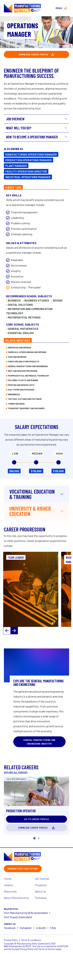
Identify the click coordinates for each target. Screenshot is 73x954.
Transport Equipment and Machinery (26, 408)
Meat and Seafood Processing (22, 371)
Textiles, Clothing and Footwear (25, 399)
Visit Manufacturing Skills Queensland (26, 912)
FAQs (53, 927)
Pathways (41, 897)
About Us (40, 891)
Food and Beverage (17, 357)
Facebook (10, 927)
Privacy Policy (11, 940)
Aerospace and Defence (19, 347)
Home (7, 878)
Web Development (13, 946)
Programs (41, 885)
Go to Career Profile (36, 819)
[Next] (14, 630)
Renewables (14, 394)
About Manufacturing (16, 897)
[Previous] (7, 630)
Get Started (42, 878)
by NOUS (27, 946)
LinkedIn (41, 927)
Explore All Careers (16, 772)
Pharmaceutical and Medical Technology (28, 375)
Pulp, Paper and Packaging (21, 389)
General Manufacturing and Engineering (28, 366)
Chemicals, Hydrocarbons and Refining (27, 352)
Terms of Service (46, 949)
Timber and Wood (16, 404)
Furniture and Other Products (23, 361)
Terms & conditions (31, 940)
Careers (8, 885)
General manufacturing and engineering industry (39, 741)
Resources (10, 891)
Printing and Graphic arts (21, 385)
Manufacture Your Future (23, 868)
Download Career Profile (33, 54)
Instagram (26, 927)
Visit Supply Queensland (18, 917)
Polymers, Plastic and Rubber (23, 380)
